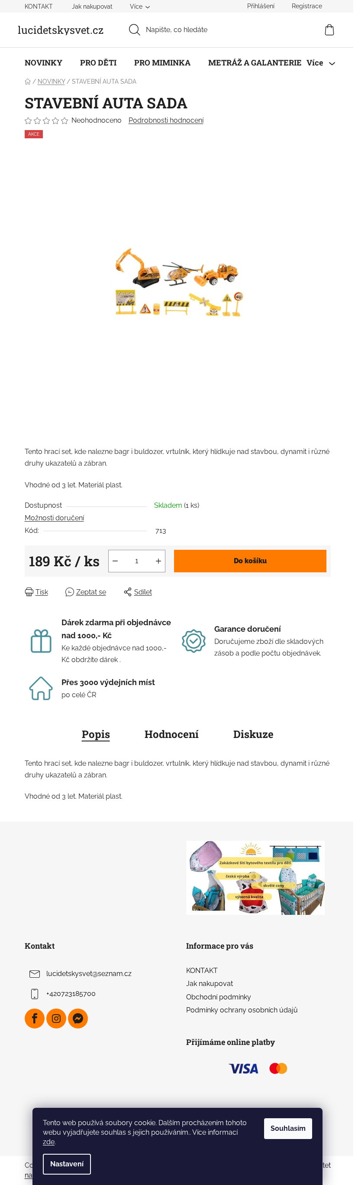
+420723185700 (71, 993)
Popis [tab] (96, 734)
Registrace (307, 6)
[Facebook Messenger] (78, 1018)
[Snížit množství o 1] (115, 561)
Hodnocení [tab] (172, 734)
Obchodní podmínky (218, 997)
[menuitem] (43, 62)
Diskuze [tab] (253, 734)
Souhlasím (288, 1128)
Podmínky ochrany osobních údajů (242, 1010)
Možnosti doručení (54, 518)
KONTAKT (39, 6)
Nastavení (67, 1164)
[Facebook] (35, 1018)
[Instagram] (56, 1018)
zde (49, 1142)
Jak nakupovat (92, 6)
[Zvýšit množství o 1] (158, 561)
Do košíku (250, 561)
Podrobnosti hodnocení (166, 120)
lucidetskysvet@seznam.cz (89, 974)
